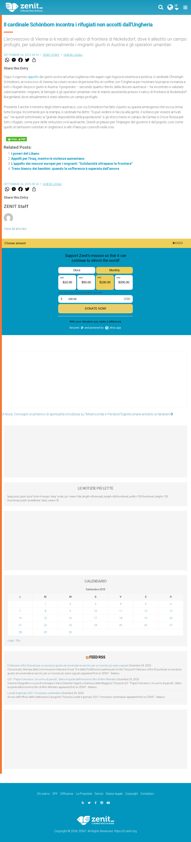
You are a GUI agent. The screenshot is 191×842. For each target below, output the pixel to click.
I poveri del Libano (25, 153)
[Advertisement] (95, 383)
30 (70, 632)
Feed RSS (97, 657)
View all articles (15, 229)
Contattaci (147, 793)
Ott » (18, 640)
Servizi (99, 793)
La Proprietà (84, 793)
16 (70, 618)
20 (170, 618)
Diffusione (66, 793)
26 (145, 625)
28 (20, 632)
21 (20, 625)
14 (20, 618)
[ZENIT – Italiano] (53, 7)
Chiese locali (73, 54)
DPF (55, 793)
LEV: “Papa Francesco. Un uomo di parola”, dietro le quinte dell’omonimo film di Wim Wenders (62, 679)
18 (120, 618)
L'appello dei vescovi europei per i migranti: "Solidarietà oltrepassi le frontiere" (72, 163)
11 (120, 610)
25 (120, 625)
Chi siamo (43, 793)
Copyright (131, 793)
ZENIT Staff (51, 54)
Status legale (114, 793)
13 (170, 610)
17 (95, 618)
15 (45, 618)
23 (70, 625)
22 (45, 625)
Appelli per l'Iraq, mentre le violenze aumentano (47, 158)
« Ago (10, 640)
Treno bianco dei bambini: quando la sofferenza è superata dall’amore (65, 169)
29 (45, 632)
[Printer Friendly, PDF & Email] (16, 139)
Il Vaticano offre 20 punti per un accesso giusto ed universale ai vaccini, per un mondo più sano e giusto (68, 665)
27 (170, 625)
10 (95, 610)
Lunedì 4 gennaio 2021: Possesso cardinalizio (34, 693)
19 (145, 618)
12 (145, 610)
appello (33, 77)
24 (95, 625)
